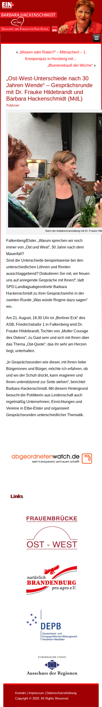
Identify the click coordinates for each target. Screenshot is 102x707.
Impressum (36, 693)
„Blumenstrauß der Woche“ (70, 65)
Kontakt (20, 693)
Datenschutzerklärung (61, 693)
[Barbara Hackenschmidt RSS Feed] (12, 693)
